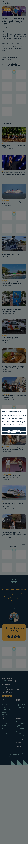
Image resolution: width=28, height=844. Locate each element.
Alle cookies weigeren (14, 430)
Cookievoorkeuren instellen (14, 432)
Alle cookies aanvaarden (14, 428)
